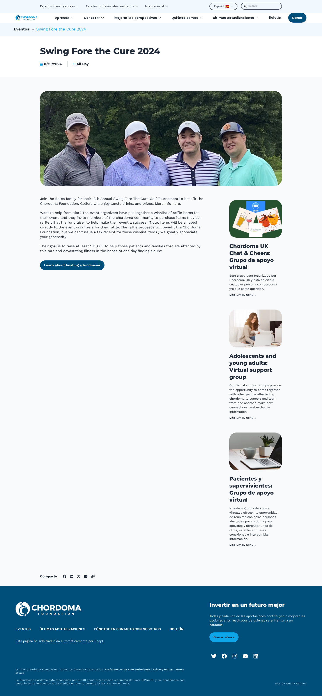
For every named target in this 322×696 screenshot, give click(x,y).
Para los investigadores (57, 6)
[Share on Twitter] (78, 576)
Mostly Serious (296, 683)
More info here (167, 203)
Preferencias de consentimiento (128, 669)
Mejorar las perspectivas (135, 18)
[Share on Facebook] (64, 576)
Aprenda (62, 18)
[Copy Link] (93, 576)
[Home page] (26, 18)
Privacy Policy (163, 669)
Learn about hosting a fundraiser (72, 265)
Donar (297, 18)
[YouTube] (245, 656)
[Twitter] (213, 656)
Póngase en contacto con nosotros (127, 629)
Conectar (92, 18)
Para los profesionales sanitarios (110, 6)
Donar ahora (224, 637)
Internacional (154, 6)
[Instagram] (234, 656)
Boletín (275, 18)
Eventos (21, 29)
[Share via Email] (85, 576)
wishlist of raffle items (173, 213)
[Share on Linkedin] (71, 576)
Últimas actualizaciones (233, 18)
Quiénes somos (185, 18)
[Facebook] (224, 656)
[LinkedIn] (255, 656)
